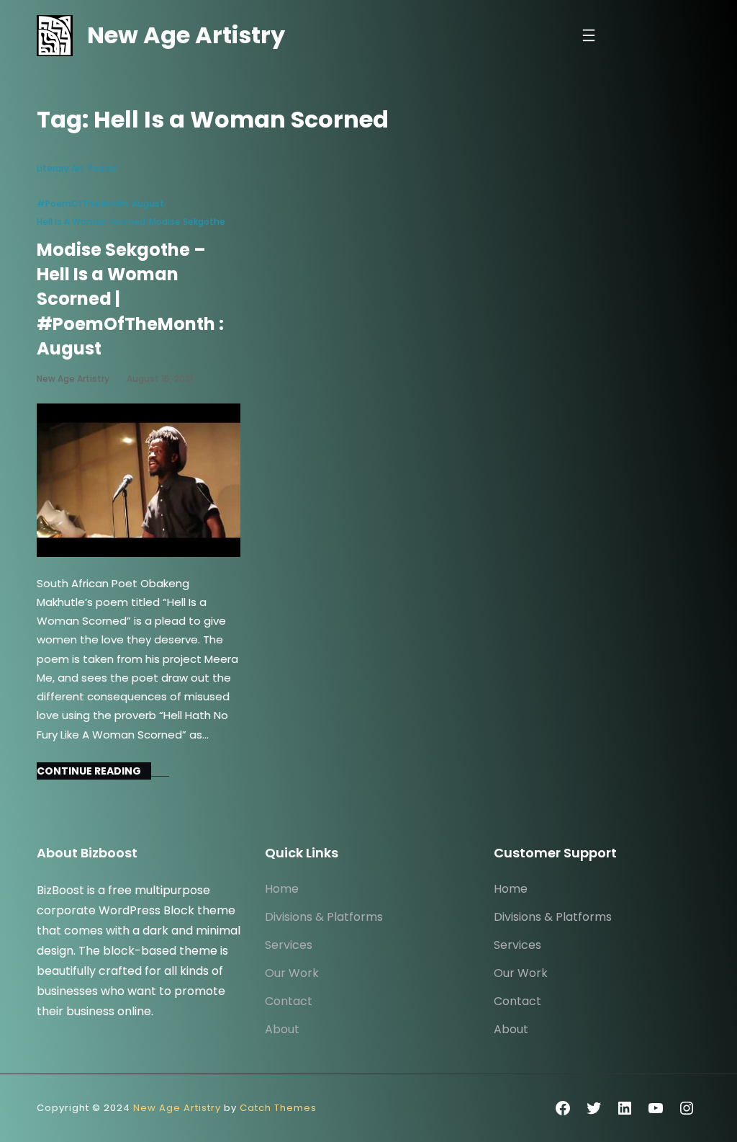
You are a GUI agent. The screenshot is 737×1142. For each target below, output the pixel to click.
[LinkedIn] (624, 1108)
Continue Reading (89, 771)
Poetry (102, 168)
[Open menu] (589, 35)
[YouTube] (655, 1108)
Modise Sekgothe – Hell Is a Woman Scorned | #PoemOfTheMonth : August (130, 299)
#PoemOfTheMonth (82, 203)
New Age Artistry (186, 35)
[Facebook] (563, 1108)
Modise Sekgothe (187, 221)
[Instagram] (686, 1108)
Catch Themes (278, 1108)
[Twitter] (593, 1108)
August (148, 203)
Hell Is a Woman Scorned (91, 221)
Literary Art (60, 168)
